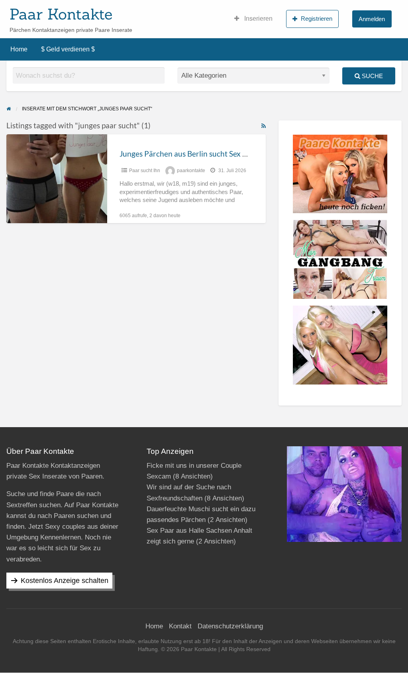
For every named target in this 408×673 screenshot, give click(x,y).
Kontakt (180, 626)
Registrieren (316, 18)
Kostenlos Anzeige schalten (64, 581)
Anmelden (372, 19)
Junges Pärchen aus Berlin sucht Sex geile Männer (203, 153)
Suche (371, 76)
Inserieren (258, 18)
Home (18, 49)
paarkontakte (191, 170)
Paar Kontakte (61, 14)
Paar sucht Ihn (144, 170)
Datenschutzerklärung (230, 626)
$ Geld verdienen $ (68, 49)
